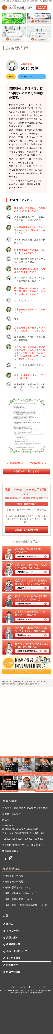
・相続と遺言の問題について (17, 899)
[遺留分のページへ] (26, 584)
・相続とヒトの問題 (12, 875)
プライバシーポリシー (19, 987)
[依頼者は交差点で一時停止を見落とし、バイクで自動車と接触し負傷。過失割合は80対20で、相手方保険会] (44, 783)
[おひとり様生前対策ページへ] (26, 647)
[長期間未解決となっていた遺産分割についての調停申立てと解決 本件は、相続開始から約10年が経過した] (9, 765)
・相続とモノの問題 (12, 881)
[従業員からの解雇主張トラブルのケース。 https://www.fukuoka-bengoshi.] (26, 765)
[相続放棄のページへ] (26, 616)
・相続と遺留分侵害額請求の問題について (24, 905)
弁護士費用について (17, 951)
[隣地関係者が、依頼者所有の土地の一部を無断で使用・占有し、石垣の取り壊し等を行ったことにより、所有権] (44, 765)
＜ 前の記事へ (15, 463)
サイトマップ (37, 987)
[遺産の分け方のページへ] (26, 553)
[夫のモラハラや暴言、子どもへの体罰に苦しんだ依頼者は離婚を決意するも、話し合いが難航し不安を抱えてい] (26, 783)
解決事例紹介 (13, 971)
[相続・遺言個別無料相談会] (26, 665)
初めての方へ (13, 930)
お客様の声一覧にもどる (26, 471)
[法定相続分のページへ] (26, 568)
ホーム (9, 923)
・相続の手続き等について (16, 887)
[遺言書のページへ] (26, 632)
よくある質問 (13, 958)
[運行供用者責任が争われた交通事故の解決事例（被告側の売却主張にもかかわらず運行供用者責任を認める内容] (9, 783)
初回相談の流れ (14, 944)
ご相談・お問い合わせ (26, 529)
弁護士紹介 (12, 937)
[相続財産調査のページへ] (26, 600)
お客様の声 (12, 965)
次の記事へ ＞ (38, 463)
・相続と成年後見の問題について (20, 893)
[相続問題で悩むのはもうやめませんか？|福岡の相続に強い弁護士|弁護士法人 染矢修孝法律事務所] (24, 9)
